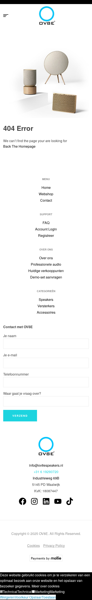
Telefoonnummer (16, 374)
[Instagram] (34, 501)
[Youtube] (58, 501)
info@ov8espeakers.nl (46, 465)
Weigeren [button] (7, 597)
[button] (8, 591)
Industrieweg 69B (46, 478)
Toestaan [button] (49, 597)
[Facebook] (22, 501)
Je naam (9, 335)
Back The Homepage (19, 146)
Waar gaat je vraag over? (22, 393)
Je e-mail (10, 354)
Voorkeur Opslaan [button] (28, 597)
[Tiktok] (69, 501)
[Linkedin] (46, 501)
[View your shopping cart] (87, 15)
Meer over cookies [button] (45, 586)
